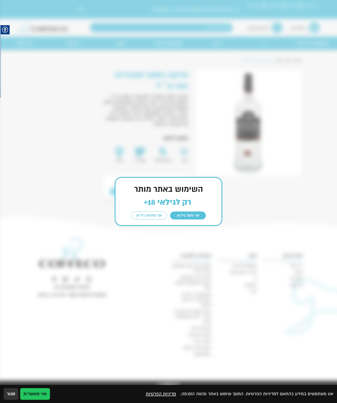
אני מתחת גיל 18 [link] (149, 215)
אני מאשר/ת (35, 394)
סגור (11, 394)
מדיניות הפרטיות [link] (161, 394)
